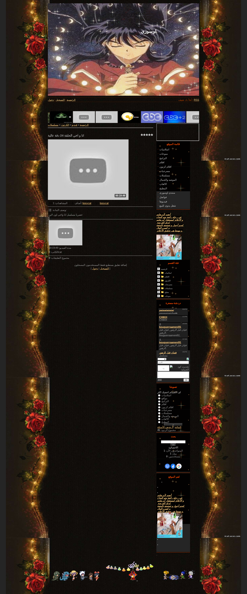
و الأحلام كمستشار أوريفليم (169, 219)
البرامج (165, 401)
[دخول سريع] (167, 466)
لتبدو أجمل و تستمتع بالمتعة (170, 225)
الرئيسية (71, 100)
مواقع (164, 398)
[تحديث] (188, 359)
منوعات (168, 296)
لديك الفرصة (163, 222)
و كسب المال (163, 228)
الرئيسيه (164, 269)
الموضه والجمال (170, 416)
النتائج (178, 427)
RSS (196, 100)
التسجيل (60, 100)
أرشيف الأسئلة (165, 427)
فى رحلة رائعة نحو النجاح (169, 217)
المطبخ (165, 422)
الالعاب (165, 419)
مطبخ (167, 292)
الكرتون (65, 125)
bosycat (87, 203)
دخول (51, 100)
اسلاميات (168, 273)
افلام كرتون (167, 407)
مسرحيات (168, 284)
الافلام (167, 277)
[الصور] (65, 232)
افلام (163, 404)
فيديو (74, 125)
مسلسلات (53, 125)
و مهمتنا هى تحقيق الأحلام (169, 230)
